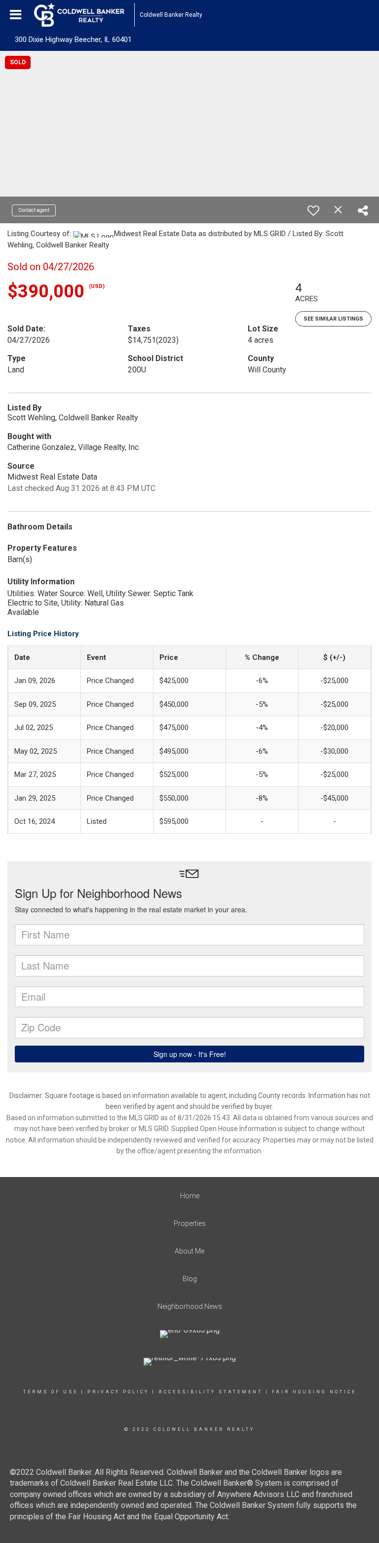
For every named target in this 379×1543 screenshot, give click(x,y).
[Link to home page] (84, 15)
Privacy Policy (118, 1391)
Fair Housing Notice (314, 1391)
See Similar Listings (333, 319)
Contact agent (33, 210)
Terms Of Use (50, 1391)
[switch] (313, 210)
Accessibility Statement (210, 1391)
